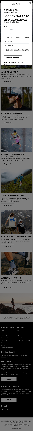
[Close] (30, 3)
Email (5, 26)
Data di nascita (8, 41)
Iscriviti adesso (12, 58)
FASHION (26, 37)
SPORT (7, 37)
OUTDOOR (17, 37)
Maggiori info (17, 68)
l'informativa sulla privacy (11, 50)
